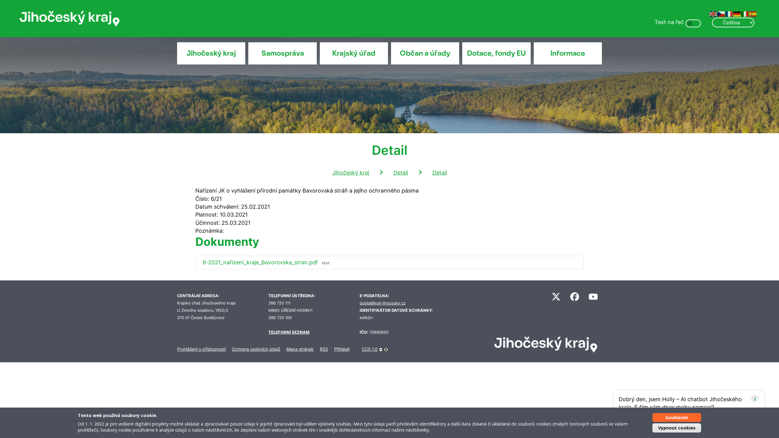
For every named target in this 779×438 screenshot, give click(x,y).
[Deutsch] (737, 13)
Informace (567, 53)
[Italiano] (745, 13)
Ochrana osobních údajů (256, 349)
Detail (400, 172)
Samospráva (282, 53)
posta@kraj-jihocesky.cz (383, 303)
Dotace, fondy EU (496, 53)
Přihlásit (342, 349)
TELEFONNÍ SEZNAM (288, 332)
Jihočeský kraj (211, 53)
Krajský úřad (353, 53)
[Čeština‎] (721, 13)
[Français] (729, 13)
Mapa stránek (300, 349)
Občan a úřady (425, 53)
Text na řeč (669, 22)
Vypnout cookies (677, 428)
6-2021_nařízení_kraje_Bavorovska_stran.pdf (266, 262)
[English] (714, 13)
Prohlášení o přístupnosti (201, 349)
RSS (324, 349)
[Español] (753, 13)
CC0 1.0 (370, 349)
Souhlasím (676, 417)
